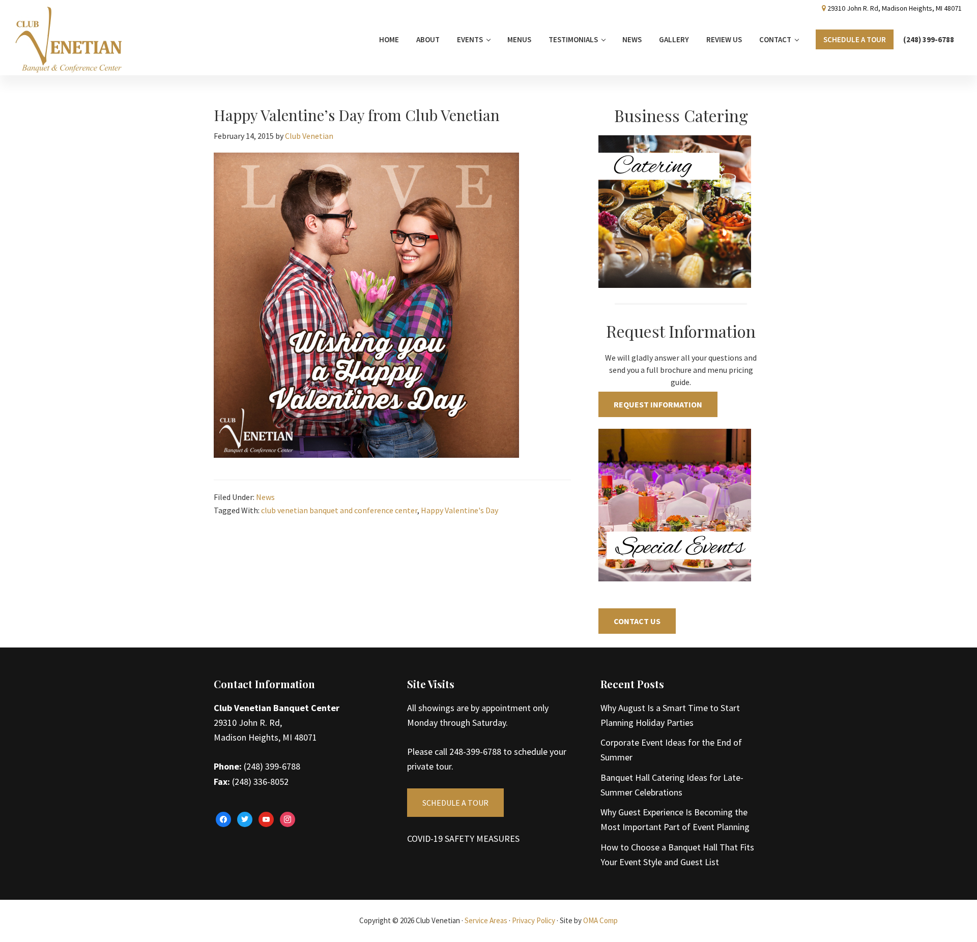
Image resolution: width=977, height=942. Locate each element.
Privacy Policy (533, 920)
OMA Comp (600, 920)
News (265, 497)
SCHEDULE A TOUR (455, 803)
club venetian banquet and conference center (339, 510)
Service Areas (486, 920)
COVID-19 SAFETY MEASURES (463, 838)
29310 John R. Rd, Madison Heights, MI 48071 (894, 8)
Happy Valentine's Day (459, 510)
